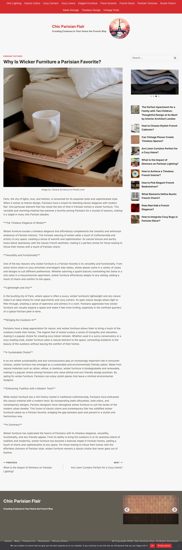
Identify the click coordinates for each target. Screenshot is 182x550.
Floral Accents (108, 3)
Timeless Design (91, 10)
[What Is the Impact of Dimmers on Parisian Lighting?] (135, 162)
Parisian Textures (147, 3)
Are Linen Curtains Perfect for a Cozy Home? (97, 465)
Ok (152, 545)
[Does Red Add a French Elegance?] (135, 208)
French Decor (127, 3)
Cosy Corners (50, 3)
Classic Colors (32, 3)
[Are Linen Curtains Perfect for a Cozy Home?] (135, 151)
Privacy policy (164, 545)
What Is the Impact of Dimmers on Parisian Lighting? (27, 467)
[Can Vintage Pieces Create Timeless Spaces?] (135, 139)
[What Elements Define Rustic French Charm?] (135, 196)
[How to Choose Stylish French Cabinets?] (135, 128)
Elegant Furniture (88, 3)
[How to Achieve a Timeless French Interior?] (135, 173)
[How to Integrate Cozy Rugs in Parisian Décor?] (135, 219)
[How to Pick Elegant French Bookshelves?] (135, 185)
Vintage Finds (111, 10)
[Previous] (127, 509)
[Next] (174, 509)
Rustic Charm (168, 3)
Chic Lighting (14, 3)
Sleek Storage (71, 10)
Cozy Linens (68, 3)
